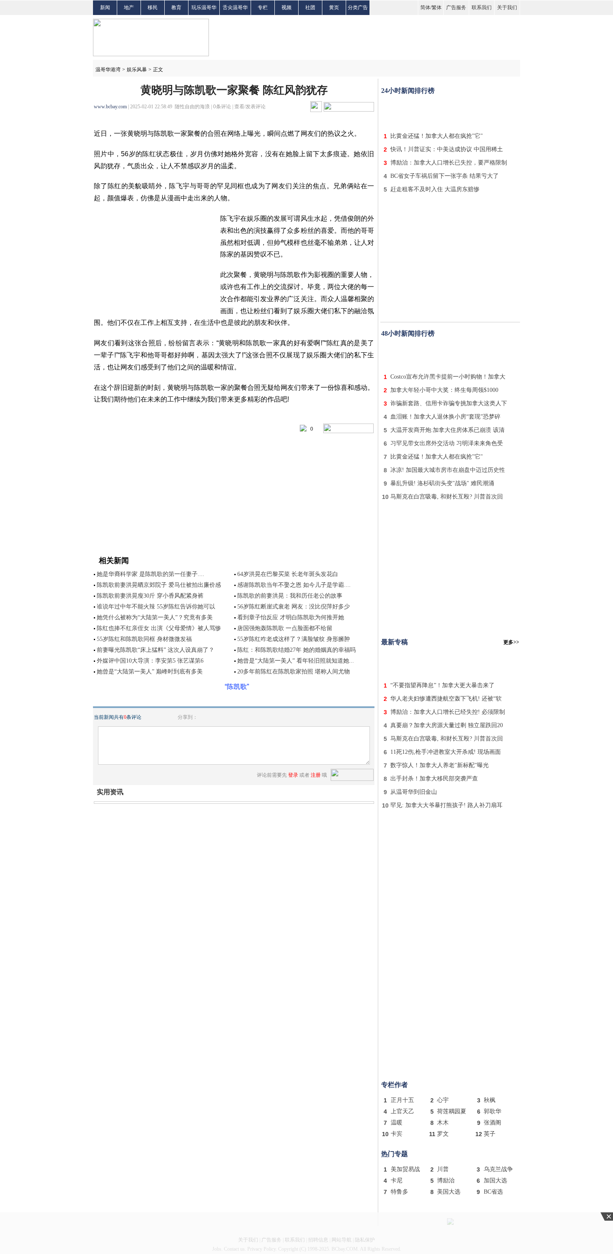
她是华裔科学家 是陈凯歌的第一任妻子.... (150, 574)
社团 (310, 7)
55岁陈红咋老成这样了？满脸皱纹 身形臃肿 (293, 639)
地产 (129, 7)
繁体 (437, 7)
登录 (293, 775)
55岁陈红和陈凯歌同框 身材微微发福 (144, 639)
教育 (176, 7)
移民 (153, 7)
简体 (425, 7)
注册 (316, 775)
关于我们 (507, 7)
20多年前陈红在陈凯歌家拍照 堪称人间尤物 (293, 671)
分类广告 (358, 7)
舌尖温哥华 (235, 7)
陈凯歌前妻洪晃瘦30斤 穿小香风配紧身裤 (150, 596)
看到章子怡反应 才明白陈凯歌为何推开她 (290, 617)
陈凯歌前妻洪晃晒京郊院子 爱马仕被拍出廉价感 (159, 585)
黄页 (334, 7)
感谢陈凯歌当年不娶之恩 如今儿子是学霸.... (294, 585)
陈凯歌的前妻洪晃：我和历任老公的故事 (289, 596)
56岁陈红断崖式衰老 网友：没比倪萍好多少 (293, 606)
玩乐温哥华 (203, 7)
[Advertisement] (450, 111)
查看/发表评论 (250, 107)
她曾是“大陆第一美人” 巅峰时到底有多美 (150, 671)
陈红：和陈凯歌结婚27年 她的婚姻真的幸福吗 (296, 650)
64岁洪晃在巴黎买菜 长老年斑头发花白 (287, 574)
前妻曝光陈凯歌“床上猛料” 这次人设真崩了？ (155, 650)
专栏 (263, 7)
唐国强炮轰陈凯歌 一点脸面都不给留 (284, 628)
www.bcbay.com (110, 107)
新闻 (105, 7)
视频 (286, 7)
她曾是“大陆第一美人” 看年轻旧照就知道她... (295, 661)
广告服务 (456, 7)
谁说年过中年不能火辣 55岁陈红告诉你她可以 (156, 606)
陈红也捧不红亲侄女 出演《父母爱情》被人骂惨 (159, 628)
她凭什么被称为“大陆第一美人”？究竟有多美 (155, 617)
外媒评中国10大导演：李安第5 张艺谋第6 (150, 661)
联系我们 (482, 7)
